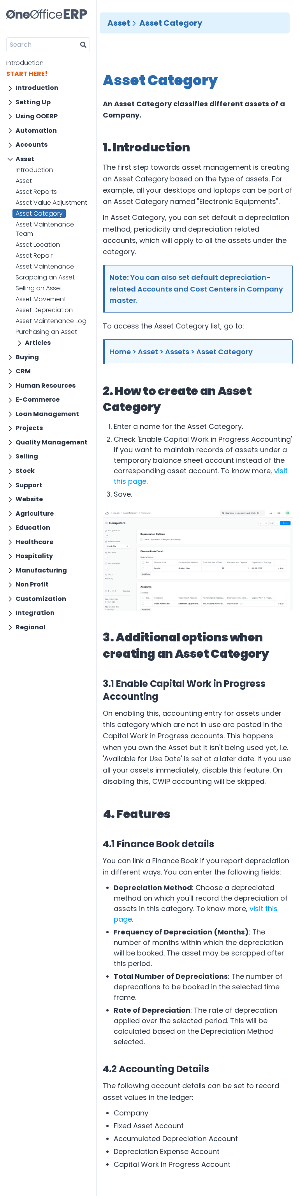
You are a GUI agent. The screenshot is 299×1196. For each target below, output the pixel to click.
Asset (24, 180)
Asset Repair (34, 255)
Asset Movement (41, 299)
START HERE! (26, 73)
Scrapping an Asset (45, 277)
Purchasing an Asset (46, 331)
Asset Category (39, 213)
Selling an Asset (39, 288)
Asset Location (38, 244)
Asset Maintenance (45, 266)
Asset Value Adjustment (51, 202)
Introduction (25, 62)
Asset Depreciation (44, 310)
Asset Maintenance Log (51, 320)
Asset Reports (36, 191)
